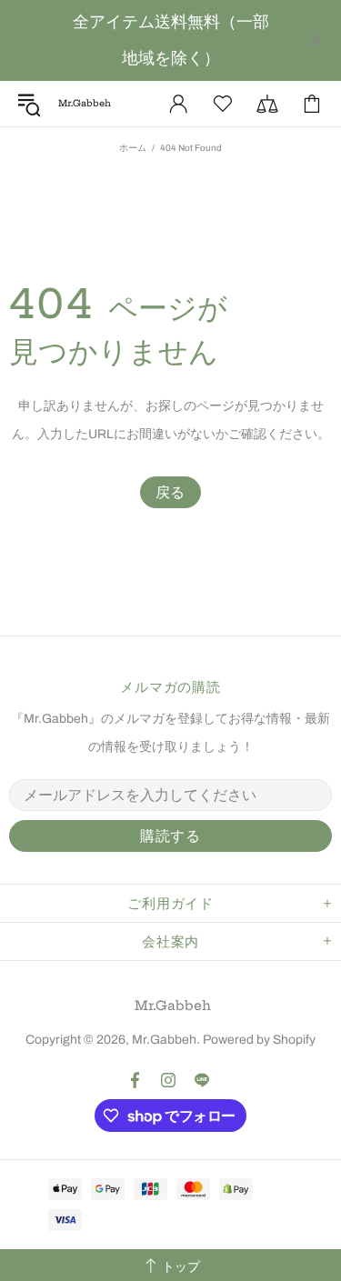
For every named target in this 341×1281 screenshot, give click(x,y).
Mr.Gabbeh (173, 1005)
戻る (170, 492)
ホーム (132, 148)
